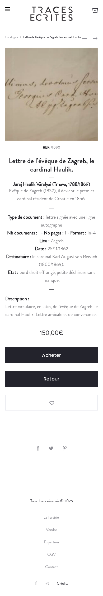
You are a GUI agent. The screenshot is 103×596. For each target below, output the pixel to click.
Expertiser (51, 542)
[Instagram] (47, 583)
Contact (51, 567)
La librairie (52, 517)
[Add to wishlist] (51, 402)
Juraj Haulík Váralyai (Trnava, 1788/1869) (51, 184)
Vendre (51, 530)
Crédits (62, 583)
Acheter (51, 355)
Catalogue (11, 37)
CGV (51, 554)
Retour (51, 378)
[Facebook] (36, 583)
